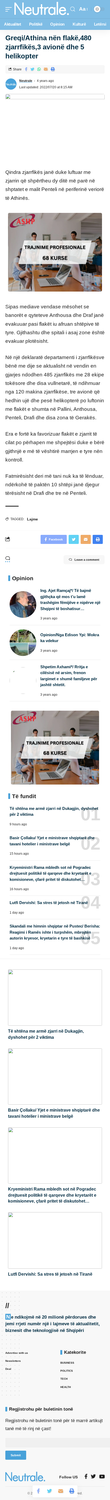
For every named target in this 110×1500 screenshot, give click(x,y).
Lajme (32, 519)
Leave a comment (86, 559)
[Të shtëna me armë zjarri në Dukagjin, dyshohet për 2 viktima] (55, 997)
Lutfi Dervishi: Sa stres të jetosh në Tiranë (49, 902)
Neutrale (25, 81)
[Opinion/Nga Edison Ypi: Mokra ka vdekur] (23, 642)
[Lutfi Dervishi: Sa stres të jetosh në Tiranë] (55, 1240)
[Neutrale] (41, 9)
